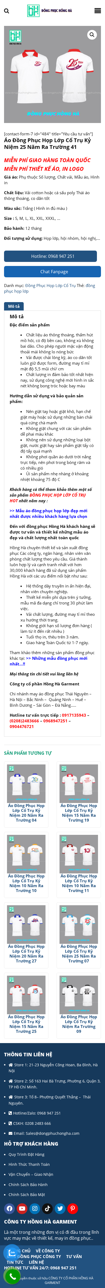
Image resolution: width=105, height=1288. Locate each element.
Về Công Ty (48, 1250)
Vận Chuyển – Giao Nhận (31, 1174)
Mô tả (14, 306)
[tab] (14, 306)
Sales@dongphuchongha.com (52, 1133)
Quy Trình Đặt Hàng (26, 1154)
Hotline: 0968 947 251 (52, 256)
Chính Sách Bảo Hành (28, 1184)
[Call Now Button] (12, 1276)
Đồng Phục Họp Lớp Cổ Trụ (50, 285)
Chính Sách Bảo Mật (27, 1194)
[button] (92, 35)
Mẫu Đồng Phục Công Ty (34, 1256)
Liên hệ (36, 1262)
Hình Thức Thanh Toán (29, 1164)
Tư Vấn (74, 1256)
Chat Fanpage (53, 272)
